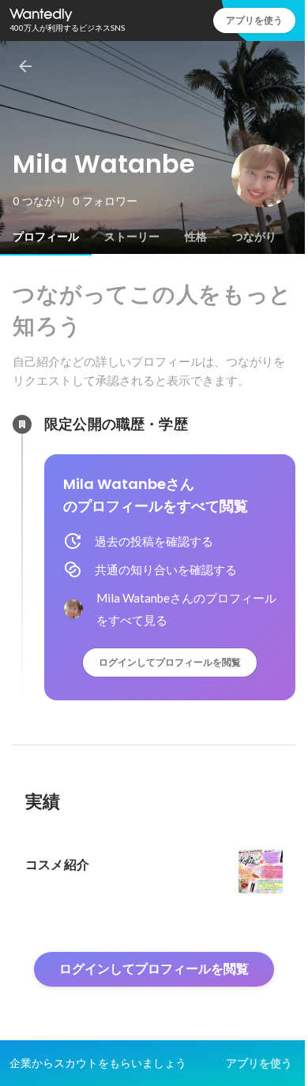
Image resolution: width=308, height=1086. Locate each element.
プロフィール (46, 236)
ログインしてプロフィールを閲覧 (170, 662)
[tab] (46, 237)
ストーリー (132, 236)
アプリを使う (254, 20)
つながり (254, 236)
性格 (196, 236)
